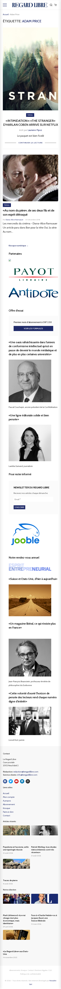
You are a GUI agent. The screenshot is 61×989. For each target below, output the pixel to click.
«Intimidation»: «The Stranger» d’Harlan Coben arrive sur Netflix (30, 123)
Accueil (6, 14)
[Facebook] (5, 781)
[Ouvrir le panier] (55, 5)
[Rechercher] (51, 5)
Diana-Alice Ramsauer (14, 220)
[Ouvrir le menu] (5, 5)
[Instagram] (28, 781)
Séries (30, 115)
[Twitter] (11, 781)
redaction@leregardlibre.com (25, 771)
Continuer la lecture (30, 143)
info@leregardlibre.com (27, 775)
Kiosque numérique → (18, 245)
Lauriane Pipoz (35, 130)
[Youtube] (16, 781)
